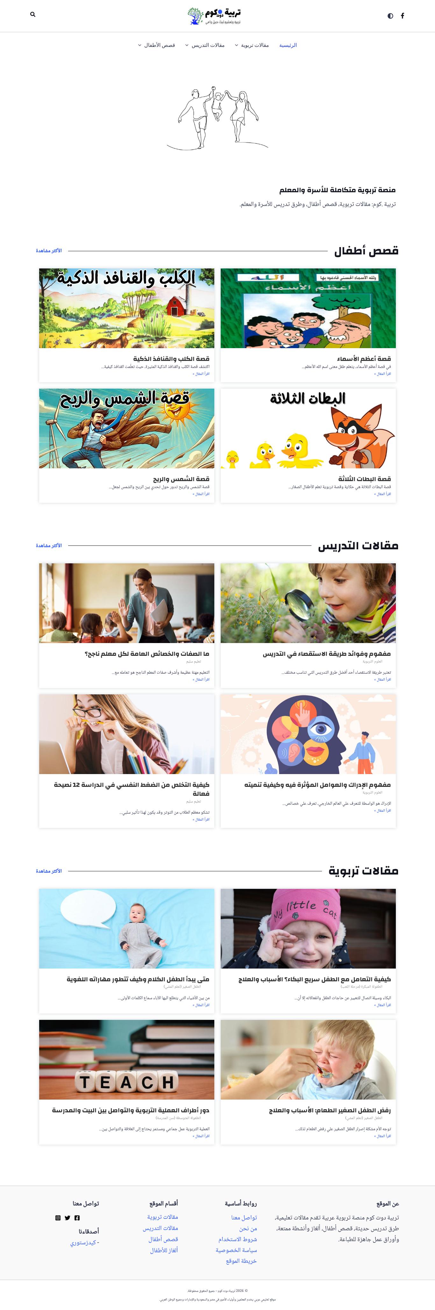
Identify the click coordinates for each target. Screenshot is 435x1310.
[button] (32, 16)
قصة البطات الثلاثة (364, 479)
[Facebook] (402, 15)
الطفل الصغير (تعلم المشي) (182, 987)
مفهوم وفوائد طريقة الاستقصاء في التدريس (327, 654)
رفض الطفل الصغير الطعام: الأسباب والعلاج (330, 1110)
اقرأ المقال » (382, 374)
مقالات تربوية (162, 1217)
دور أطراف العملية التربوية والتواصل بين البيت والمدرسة (131, 1110)
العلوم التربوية (372, 661)
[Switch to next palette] (390, 16)
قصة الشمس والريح (181, 479)
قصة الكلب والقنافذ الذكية (171, 359)
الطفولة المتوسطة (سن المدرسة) (178, 1118)
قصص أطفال (163, 1239)
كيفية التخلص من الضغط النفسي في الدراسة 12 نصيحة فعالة (132, 789)
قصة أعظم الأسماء (364, 359)
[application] (238, 45)
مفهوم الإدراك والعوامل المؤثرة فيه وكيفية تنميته (317, 785)
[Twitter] (67, 1217)
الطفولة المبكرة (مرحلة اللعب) (361, 987)
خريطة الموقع (241, 1261)
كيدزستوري (83, 1243)
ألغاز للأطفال (164, 1251)
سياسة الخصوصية (236, 1250)
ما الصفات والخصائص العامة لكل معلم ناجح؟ (147, 654)
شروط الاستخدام (237, 1239)
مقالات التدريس (160, 1228)
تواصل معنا (244, 1218)
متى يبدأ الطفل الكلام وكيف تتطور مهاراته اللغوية (138, 979)
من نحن (248, 1229)
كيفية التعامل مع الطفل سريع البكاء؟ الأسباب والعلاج (315, 979)
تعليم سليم (193, 661)
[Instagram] (58, 1217)
